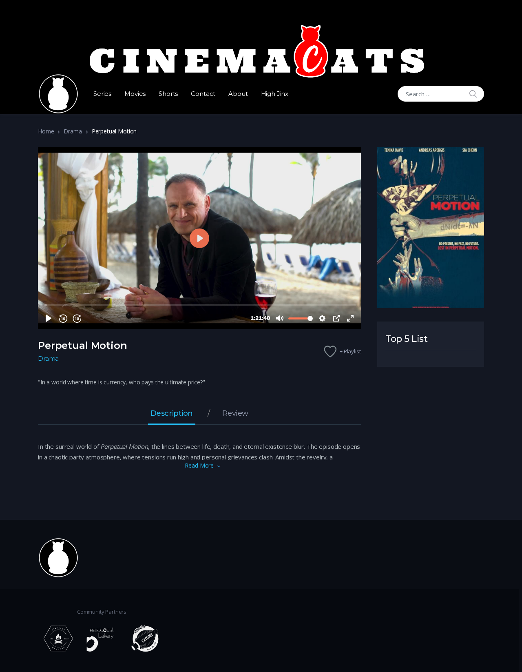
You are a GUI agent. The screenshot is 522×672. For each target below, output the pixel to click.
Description (171, 414)
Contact (203, 94)
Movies (135, 94)
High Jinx (275, 94)
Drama (73, 131)
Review (235, 414)
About (238, 94)
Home (46, 131)
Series (102, 94)
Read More (199, 465)
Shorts (168, 94)
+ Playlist (350, 351)
